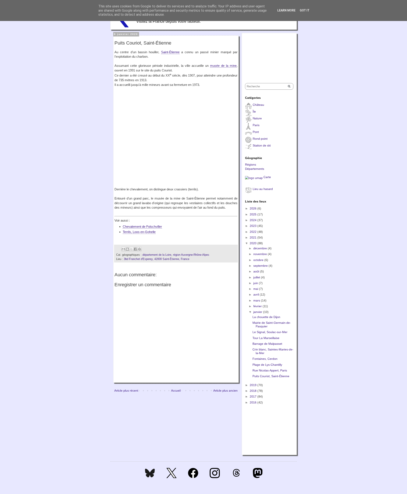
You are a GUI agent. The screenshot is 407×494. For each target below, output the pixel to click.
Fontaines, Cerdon (264, 358)
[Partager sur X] (131, 249)
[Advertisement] (266, 54)
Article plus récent (126, 390)
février (258, 306)
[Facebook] (193, 477)
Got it (304, 10)
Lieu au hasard (263, 189)
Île (254, 111)
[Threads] (236, 477)
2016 (253, 402)
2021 (253, 237)
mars (257, 300)
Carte (267, 177)
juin (256, 283)
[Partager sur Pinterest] (139, 249)
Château (258, 104)
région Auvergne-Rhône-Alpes (191, 254)
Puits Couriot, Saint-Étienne (270, 376)
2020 (253, 243)
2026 (253, 208)
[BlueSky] (150, 477)
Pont (256, 132)
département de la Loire (156, 254)
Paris (256, 125)
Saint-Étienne (170, 52)
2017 (253, 396)
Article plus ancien (225, 390)
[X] (171, 477)
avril (256, 294)
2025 (253, 214)
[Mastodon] (257, 477)
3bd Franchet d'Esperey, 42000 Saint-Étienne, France (156, 259)
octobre (258, 260)
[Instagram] (215, 477)
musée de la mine (223, 65)
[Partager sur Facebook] (135, 249)
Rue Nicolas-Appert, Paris (269, 370)
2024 (253, 220)
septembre (261, 265)
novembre (260, 254)
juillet (257, 277)
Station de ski (262, 145)
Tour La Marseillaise (265, 338)
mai (256, 288)
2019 (253, 385)
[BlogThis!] (127, 249)
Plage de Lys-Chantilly (267, 364)
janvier (258, 312)
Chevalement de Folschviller (142, 226)
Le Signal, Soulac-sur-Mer (269, 332)
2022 (253, 231)
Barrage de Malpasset (267, 343)
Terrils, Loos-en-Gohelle (139, 232)
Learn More (286, 10)
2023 (253, 225)
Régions (250, 164)
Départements (254, 168)
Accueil (176, 390)
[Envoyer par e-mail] (123, 249)
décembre (260, 248)
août (256, 271)
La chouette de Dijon (266, 317)
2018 (253, 390)
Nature (257, 118)
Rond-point (260, 138)
